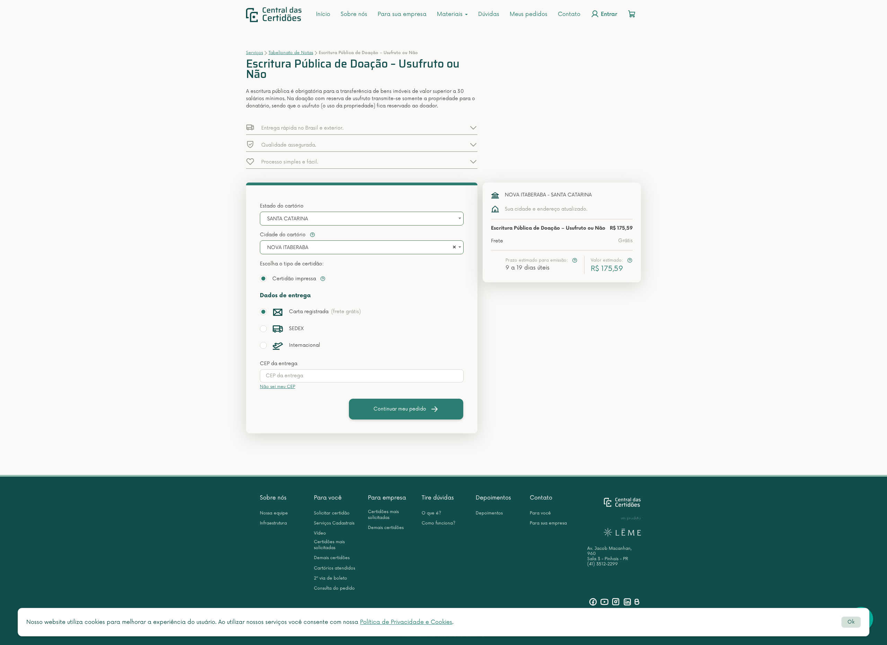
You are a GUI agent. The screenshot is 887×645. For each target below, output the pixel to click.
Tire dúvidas (438, 497)
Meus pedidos (528, 14)
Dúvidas (488, 14)
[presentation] (362, 375)
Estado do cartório (282, 206)
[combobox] (362, 219)
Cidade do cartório (283, 235)
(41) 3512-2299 (602, 564)
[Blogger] (636, 602)
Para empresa (387, 497)
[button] (361, 127)
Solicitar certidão (332, 513)
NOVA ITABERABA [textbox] (287, 247)
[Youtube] (604, 602)
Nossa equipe (274, 513)
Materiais (450, 14)
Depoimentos (493, 497)
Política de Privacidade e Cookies (406, 622)
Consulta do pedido (334, 588)
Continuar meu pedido (400, 409)
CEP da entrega (278, 363)
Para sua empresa (402, 14)
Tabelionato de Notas (291, 52)
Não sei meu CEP (277, 386)
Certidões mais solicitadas (329, 544)
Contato (569, 14)
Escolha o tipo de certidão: (292, 264)
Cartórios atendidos (334, 568)
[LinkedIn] (627, 602)
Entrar (608, 14)
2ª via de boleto (330, 578)
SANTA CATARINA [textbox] (287, 219)
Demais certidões (332, 557)
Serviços (254, 52)
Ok (851, 622)
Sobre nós (354, 14)
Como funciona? (438, 523)
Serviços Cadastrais (334, 523)
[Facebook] (593, 602)
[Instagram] (616, 602)
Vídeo (320, 533)
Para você (328, 497)
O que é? (431, 513)
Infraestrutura (273, 523)
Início (323, 14)
